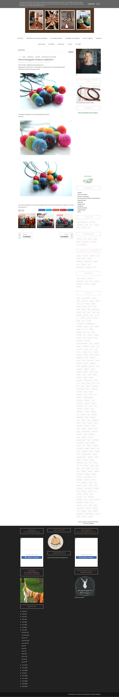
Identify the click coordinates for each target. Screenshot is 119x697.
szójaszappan (84, 482)
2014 (23, 670)
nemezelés (37, 57)
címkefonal (83, 317)
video (78, 510)
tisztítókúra (79, 493)
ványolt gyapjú (79, 502)
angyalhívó (93, 303)
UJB (85, 496)
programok (95, 454)
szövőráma (79, 485)
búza (92, 315)
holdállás (94, 374)
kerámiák (91, 394)
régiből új (79, 459)
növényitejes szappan (81, 439)
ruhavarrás (95, 462)
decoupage (97, 326)
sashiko (92, 465)
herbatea (78, 374)
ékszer (24, 57)
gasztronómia (79, 354)
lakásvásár (87, 408)
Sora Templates (78, 694)
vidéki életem (95, 508)
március (24, 656)
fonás (98, 255)
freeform (78, 351)
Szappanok (80, 202)
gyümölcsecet (79, 368)
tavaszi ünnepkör (85, 241)
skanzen (78, 468)
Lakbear (92, 408)
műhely (78, 428)
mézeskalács (79, 425)
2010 (23, 681)
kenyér (85, 394)
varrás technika (80, 505)
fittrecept (79, 346)
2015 (23, 667)
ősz (77, 244)
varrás (89, 264)
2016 (23, 665)
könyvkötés (93, 403)
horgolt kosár (79, 380)
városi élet (87, 502)
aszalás (94, 306)
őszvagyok (87, 448)
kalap (78, 386)
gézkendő (79, 286)
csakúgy (78, 320)
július (23, 645)
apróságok (79, 306)
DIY (86, 329)
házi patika (79, 371)
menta (84, 422)
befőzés (88, 312)
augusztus (24, 643)
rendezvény (85, 459)
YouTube (78, 44)
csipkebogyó (79, 326)
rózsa (86, 462)
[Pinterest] (22, 694)
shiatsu (97, 465)
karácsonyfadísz (95, 386)
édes (89, 332)
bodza (98, 312)
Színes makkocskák (62, 224)
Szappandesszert (81, 200)
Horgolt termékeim (82, 208)
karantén (88, 388)
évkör (89, 227)
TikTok (70, 44)
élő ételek (83, 227)
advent (78, 300)
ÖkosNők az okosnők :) (72, 38)
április (23, 653)
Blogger (92, 523)
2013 (23, 673)
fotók (96, 349)
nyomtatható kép (80, 442)
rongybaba (92, 459)
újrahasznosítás (91, 496)
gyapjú (86, 357)
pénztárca (91, 451)
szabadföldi (90, 471)
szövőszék (85, 485)
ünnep (85, 499)
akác (82, 303)
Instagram (41, 44)
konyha (93, 400)
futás (90, 351)
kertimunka (79, 397)
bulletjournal (86, 315)
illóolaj (83, 383)
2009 (23, 683)
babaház (84, 309)
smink (91, 224)
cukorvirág (89, 317)
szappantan (97, 224)
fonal (98, 346)
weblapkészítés (80, 513)
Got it (98, 4)
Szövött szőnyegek (82, 194)
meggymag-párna (95, 420)
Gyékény (79, 192)
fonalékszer (97, 281)
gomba (91, 354)
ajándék (97, 300)
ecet (85, 332)
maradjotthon (92, 417)
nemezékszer (30, 57)
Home (19, 57)
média (88, 420)
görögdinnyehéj (80, 357)
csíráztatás (86, 326)
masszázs (83, 420)
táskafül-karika (80, 283)
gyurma (97, 366)
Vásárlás (99, 38)
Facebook (61, 44)
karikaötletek (94, 388)
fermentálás (87, 340)
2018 (23, 627)
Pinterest (51, 44)
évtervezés (90, 337)
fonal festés (92, 255)
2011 (23, 678)
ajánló (78, 303)
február (23, 659)
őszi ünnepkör (83, 244)
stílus (97, 468)
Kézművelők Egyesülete (88, 397)
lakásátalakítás (80, 408)
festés (91, 343)
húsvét (84, 238)
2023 (23, 614)
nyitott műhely (80, 261)
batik (84, 312)
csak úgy (95, 317)
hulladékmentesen (88, 380)
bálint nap (79, 238)
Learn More (91, 4)
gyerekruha (86, 363)
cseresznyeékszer (80, 323)
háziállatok (85, 371)
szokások (90, 482)
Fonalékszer (80, 206)
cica (98, 315)
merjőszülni (89, 422)
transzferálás (79, 496)
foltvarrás (93, 346)
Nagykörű (84, 428)
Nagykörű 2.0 (90, 428)
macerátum (83, 414)
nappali (78, 431)
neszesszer (84, 437)
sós (93, 468)
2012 (23, 675)
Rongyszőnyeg (79, 462)
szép (94, 476)
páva (98, 448)
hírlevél (89, 374)
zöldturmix (91, 516)
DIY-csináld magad (56, 38)
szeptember (25, 640)
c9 (95, 315)
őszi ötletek (95, 445)
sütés (78, 471)
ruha (90, 462)
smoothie (88, 468)
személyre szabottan (87, 476)
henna (96, 371)
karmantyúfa (79, 391)
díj (83, 329)
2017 (23, 630)
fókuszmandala (86, 346)
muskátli (93, 425)
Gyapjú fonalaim (81, 209)
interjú (93, 383)
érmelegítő (96, 334)
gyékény (78, 360)
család (83, 320)
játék (98, 383)
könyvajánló (87, 403)
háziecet (91, 371)
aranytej (84, 306)
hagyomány (86, 368)
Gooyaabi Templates (95, 694)
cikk (78, 317)
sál (81, 465)
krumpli (90, 405)
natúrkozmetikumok (86, 431)
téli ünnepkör (93, 241)
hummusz (96, 380)
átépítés (78, 309)
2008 (23, 686)
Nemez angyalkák (24, 224)
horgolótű (91, 377)
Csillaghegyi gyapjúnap (90, 323)
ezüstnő (95, 337)
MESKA (95, 422)
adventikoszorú (85, 300)
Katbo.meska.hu (87, 176)
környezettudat (80, 224)
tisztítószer (86, 493)
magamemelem (80, 417)
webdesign (88, 267)
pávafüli (78, 451)
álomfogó (87, 303)
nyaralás (89, 439)
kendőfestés (79, 394)
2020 (23, 622)
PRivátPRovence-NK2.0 (86, 454)
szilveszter (93, 479)
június (23, 648)
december (24, 632)
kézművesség (79, 400)
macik (89, 414)
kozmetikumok (80, 403)
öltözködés (93, 442)
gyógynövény (92, 363)
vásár (86, 505)
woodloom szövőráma (89, 513)
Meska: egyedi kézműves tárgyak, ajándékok (88, 112)
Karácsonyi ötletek (80, 388)
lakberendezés (80, 411)
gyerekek (97, 360)
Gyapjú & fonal (81, 204)
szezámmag (87, 479)
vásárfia (90, 505)
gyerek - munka (90, 360)
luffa (78, 414)
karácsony (90, 238)
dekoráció (79, 329)
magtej (86, 417)
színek (78, 227)
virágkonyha (83, 510)
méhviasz (79, 422)
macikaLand (94, 414)
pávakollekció (84, 451)
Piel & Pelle (97, 451)
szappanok (95, 261)
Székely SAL (79, 476)
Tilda (96, 491)
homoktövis (79, 377)
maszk (78, 420)
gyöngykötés (84, 366)
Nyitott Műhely (88, 38)
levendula (87, 411)
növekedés (91, 437)
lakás (96, 405)
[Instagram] (19, 694)
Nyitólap (20, 38)
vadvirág (90, 499)
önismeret (79, 445)
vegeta (95, 505)
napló (96, 428)
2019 (23, 624)
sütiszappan (83, 471)
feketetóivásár (80, 340)
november (24, 635)
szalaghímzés (96, 471)
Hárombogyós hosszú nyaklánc (44, 223)
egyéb (93, 332)
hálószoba (93, 368)
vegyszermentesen (80, 267)
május (23, 651)
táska (96, 485)
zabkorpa (78, 516)
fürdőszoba (95, 351)
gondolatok (97, 354)
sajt (77, 465)
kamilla (82, 386)
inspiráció (88, 383)
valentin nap (96, 499)
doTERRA (91, 329)
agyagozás (79, 255)
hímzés (84, 374)
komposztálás (87, 400)
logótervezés (93, 411)
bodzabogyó (79, 315)
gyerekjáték (79, 363)
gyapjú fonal (92, 357)
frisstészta (85, 351)
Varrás (79, 211)
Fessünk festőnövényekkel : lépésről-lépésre (88, 198)
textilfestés (84, 264)
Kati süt (85, 391)
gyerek (83, 360)
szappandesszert (88, 261)
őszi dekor (89, 445)
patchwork (93, 448)
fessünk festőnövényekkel (82, 343)
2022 (23, 616)
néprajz (86, 224)
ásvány (89, 306)
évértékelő (79, 337)
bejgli (94, 312)
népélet (78, 241)
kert (95, 394)
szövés (78, 264)
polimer (78, 454)
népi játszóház (91, 434)
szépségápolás (79, 479)
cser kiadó (89, 320)
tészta (78, 491)
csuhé (91, 326)
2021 (23, 619)
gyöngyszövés (91, 366)
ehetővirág (79, 334)
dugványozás (79, 332)
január (23, 661)
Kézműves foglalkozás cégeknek (36, 38)
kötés (86, 405)
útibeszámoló (79, 499)
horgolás (83, 258)
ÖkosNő (87, 442)
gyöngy (78, 258)
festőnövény (85, 255)
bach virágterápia (95, 309)
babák (89, 309)
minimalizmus (86, 425)
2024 (23, 611)
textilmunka (90, 491)
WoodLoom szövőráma (83, 196)
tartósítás (91, 485)
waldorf (89, 510)
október (24, 637)
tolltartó (91, 493)
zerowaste (85, 516)
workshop (97, 513)
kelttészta (91, 391)
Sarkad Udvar (86, 465)
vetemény (88, 508)
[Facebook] (25, 694)
